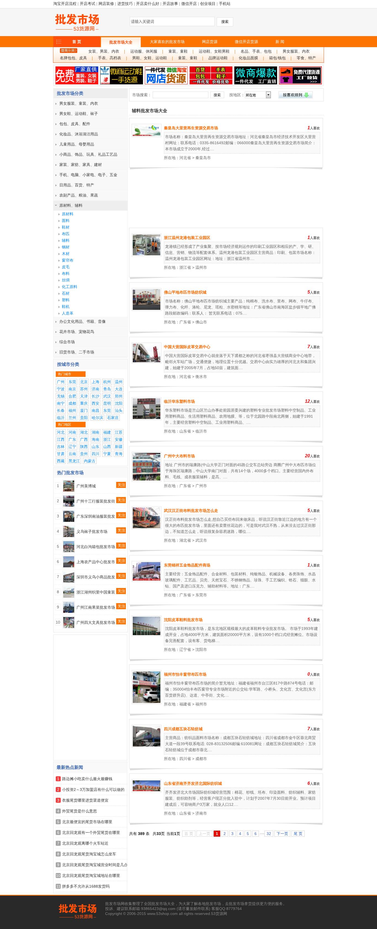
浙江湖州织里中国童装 (95, 592)
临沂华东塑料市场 (179, 401)
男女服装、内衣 (296, 51)
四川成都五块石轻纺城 (183, 729)
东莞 (72, 382)
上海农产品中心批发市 (95, 562)
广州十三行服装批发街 (95, 501)
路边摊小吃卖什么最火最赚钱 (87, 779)
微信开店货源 (246, 41)
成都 (72, 403)
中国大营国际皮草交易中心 (187, 347)
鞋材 (66, 227)
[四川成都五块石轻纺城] (146, 746)
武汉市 (201, 540)
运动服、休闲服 (143, 51)
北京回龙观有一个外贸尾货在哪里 (91, 832)
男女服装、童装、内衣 (78, 103)
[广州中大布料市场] (146, 480)
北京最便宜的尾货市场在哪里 (87, 822)
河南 (72, 432)
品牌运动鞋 (218, 58)
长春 (61, 410)
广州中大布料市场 (179, 456)
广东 (72, 439)
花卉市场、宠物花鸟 (76, 331)
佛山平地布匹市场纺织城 (185, 292)
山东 (95, 446)
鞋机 (66, 306)
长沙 (95, 396)
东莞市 (201, 595)
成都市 (201, 758)
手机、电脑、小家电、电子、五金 (88, 175)
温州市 (201, 267)
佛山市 (201, 322)
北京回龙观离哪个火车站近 (85, 843)
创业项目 (208, 3)
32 (269, 833)
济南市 (201, 813)
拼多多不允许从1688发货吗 (86, 886)
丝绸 (66, 280)
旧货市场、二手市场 (76, 352)
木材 (66, 253)
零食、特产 (306, 58)
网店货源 (209, 41)
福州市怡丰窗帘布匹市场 (185, 674)
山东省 (185, 431)
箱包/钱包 (277, 58)
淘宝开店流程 (64, 3)
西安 (95, 403)
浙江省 (185, 267)
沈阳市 (201, 649)
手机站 (224, 3)
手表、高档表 (109, 58)
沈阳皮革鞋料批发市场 (183, 619)
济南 (95, 389)
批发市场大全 (120, 42)
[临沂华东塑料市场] (146, 419)
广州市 (201, 486)
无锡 (61, 396)
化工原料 (69, 286)
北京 (84, 382)
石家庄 (113, 417)
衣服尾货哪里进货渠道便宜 (85, 800)
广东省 (185, 322)
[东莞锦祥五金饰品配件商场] (146, 580)
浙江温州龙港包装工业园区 (187, 237)
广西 (84, 439)
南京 (72, 389)
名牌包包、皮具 (73, 58)
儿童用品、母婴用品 (76, 144)
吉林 (61, 446)
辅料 (66, 240)
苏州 (84, 389)
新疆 (119, 446)
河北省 (185, 157)
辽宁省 (185, 649)
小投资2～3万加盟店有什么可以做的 (93, 789)
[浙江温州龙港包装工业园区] (146, 255)
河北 (61, 432)
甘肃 (61, 454)
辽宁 (72, 446)
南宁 (61, 403)
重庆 (84, 403)
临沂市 (201, 431)
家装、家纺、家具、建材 (80, 164)
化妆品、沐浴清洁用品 (78, 134)
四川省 (185, 758)
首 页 (76, 41)
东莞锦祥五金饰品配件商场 (187, 565)
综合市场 (67, 342)
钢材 (66, 247)
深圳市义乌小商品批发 (95, 577)
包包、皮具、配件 (74, 124)
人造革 (67, 313)
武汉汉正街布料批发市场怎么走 (191, 510)
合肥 (72, 396)
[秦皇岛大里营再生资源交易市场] (146, 135)
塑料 (66, 300)
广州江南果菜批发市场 (95, 607)
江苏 (119, 432)
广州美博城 (86, 486)
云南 (72, 454)
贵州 (84, 454)
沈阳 (119, 403)
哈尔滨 (97, 417)
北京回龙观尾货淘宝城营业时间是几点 (95, 865)
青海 (119, 454)
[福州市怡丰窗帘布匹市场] (146, 702)
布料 (66, 273)
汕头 (119, 410)
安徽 (119, 439)
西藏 (61, 461)
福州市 (201, 704)
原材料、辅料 (71, 205)
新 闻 (279, 41)
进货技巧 (125, 3)
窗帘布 (67, 260)
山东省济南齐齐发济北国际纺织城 (193, 783)
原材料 (67, 214)
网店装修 (106, 3)
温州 (119, 382)
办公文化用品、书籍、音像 (82, 321)
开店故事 (170, 3)
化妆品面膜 (248, 58)
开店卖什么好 (147, 3)
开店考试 (87, 3)
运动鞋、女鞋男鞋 (214, 51)
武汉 (107, 396)
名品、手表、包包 (256, 51)
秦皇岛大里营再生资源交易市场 (191, 128)
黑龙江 (74, 461)
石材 (66, 293)
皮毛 (66, 267)
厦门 (84, 410)
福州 (72, 410)
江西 (61, 439)
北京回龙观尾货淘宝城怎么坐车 (89, 854)
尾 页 (298, 833)
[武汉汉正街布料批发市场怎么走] (146, 528)
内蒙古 (89, 461)
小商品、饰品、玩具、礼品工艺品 (88, 154)
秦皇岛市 (203, 157)
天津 (84, 396)
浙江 (107, 439)
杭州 (107, 382)
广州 (61, 382)
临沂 (61, 417)
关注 (121, 485)
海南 (95, 439)
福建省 (185, 704)
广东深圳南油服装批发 (95, 516)
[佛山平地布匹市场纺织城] (146, 309)
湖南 (95, 432)
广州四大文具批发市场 (95, 622)
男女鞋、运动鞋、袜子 (78, 113)
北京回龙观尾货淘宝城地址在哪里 (91, 875)
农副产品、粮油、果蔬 (78, 195)
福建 (107, 432)
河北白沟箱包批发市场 (95, 546)
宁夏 (107, 454)
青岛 (107, 389)
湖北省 (185, 540)
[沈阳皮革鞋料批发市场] (146, 635)
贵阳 (84, 417)
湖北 (84, 432)
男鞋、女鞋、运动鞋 (149, 58)
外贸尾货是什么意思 (79, 811)
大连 (119, 389)
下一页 (282, 833)
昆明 (107, 403)
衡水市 (201, 376)
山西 (107, 446)
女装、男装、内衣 (103, 51)
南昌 (95, 410)
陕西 (84, 446)
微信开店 (189, 3)
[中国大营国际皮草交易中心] (146, 362)
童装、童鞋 (178, 51)
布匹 (66, 234)
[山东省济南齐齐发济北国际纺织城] (146, 791)
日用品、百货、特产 (76, 185)
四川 (95, 454)
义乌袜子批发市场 (91, 531)
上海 (95, 382)
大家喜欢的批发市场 (167, 41)
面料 (66, 220)
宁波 (61, 389)
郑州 (119, 396)
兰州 (72, 417)
